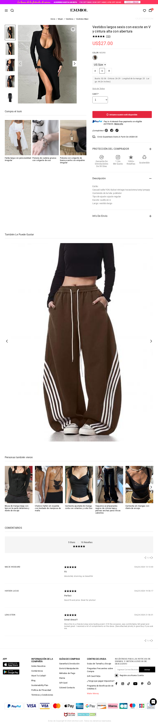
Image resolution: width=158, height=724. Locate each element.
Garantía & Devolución (69, 663)
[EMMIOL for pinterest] (142, 683)
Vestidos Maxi (82, 19)
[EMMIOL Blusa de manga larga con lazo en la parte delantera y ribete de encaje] (19, 484)
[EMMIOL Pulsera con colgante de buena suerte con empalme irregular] (73, 137)
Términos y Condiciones (42, 695)
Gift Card (63, 683)
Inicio (53, 19)
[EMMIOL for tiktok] (128, 683)
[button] (151, 487)
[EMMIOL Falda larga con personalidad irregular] (18, 137)
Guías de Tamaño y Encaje (99, 663)
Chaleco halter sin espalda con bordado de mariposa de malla (48, 508)
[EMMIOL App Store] (11, 666)
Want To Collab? (38, 676)
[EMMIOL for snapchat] (149, 683)
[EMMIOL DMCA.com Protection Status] (86, 716)
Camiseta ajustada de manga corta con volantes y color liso (78, 507)
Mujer (60, 19)
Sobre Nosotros (38, 666)
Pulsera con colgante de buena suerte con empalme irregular (72, 160)
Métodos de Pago (67, 673)
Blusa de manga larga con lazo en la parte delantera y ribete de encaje (17, 508)
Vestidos (69, 19)
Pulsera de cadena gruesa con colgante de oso (44, 159)
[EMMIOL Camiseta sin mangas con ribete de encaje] (139, 484)
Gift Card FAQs (93, 676)
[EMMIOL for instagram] (122, 683)
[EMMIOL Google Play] (11, 674)
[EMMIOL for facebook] (116, 683)
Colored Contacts (67, 687)
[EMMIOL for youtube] (135, 683)
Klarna (62, 678)
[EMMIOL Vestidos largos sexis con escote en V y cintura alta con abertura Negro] (95, 59)
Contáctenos (37, 671)
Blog (33, 680)
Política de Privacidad (41, 690)
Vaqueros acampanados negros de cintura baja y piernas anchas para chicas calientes (108, 509)
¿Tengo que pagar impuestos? (100, 681)
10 (108, 36)
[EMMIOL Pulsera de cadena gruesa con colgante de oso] (45, 137)
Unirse (147, 669)
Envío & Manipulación (69, 668)
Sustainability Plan (39, 685)
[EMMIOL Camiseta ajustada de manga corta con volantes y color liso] (79, 484)
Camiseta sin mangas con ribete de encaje (137, 507)
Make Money (93, 693)
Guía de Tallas (98, 89)
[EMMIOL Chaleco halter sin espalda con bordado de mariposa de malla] (49, 484)
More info (118, 124)
